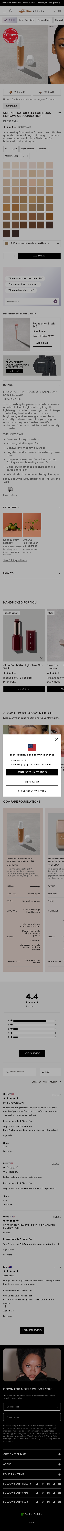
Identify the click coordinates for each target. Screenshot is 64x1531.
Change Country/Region (32, 791)
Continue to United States (32, 772)
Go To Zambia (32, 782)
